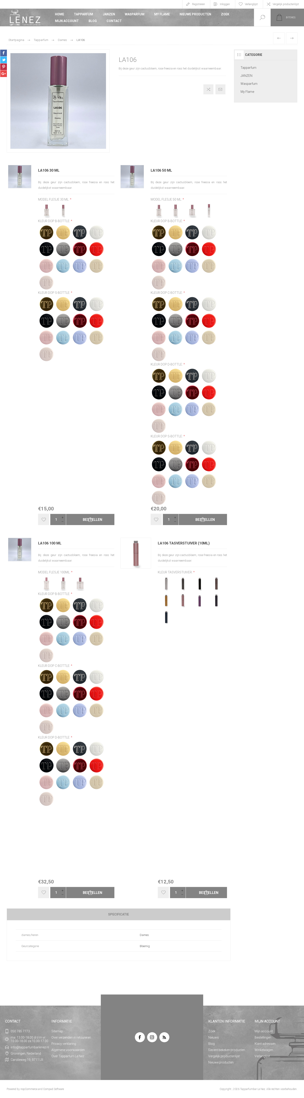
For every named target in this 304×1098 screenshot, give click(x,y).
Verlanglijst (262, 1056)
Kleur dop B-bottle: (54, 221)
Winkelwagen (264, 1050)
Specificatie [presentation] (118, 914)
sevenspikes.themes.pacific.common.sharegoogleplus (3, 73)
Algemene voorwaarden (68, 1050)
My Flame (162, 14)
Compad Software (53, 1089)
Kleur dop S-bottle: (54, 292)
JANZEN (109, 14)
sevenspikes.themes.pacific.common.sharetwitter (3, 60)
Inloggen (225, 4)
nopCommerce (28, 1089)
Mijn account (67, 21)
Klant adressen (265, 1043)
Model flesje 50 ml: (166, 199)
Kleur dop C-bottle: (167, 292)
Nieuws (213, 1037)
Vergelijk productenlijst (286, 4)
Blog (93, 21)
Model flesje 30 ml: (54, 199)
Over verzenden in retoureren (71, 1037)
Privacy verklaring (63, 1043)
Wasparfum (134, 14)
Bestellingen (263, 1037)
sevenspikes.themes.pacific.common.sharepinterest (3, 66)
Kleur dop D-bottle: (167, 364)
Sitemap (57, 1031)
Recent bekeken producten (226, 1050)
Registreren (198, 4)
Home (59, 14)
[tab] (119, 914)
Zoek (225, 14)
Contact (114, 21)
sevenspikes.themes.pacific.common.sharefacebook (3, 53)
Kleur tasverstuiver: (175, 572)
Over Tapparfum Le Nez (67, 1056)
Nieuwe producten (195, 14)
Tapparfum (83, 14)
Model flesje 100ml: (54, 572)
